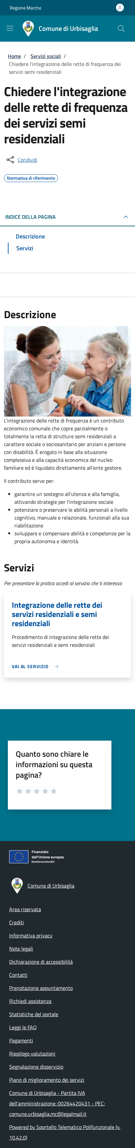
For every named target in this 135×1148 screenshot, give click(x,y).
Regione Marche (25, 7)
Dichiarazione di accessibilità (41, 962)
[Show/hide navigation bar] (10, 28)
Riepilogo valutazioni (32, 1053)
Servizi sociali (45, 56)
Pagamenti (21, 1040)
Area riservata (25, 909)
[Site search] (121, 28)
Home (14, 56)
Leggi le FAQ (23, 1027)
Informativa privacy (30, 935)
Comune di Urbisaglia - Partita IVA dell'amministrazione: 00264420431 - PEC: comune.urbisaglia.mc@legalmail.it (57, 1103)
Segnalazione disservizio (36, 1067)
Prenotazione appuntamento (41, 988)
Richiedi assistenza (30, 1001)
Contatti (18, 975)
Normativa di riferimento (31, 177)
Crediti (16, 922)
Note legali (21, 949)
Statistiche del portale (33, 1014)
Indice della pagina (30, 217)
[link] (37, 666)
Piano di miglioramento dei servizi (46, 1080)
